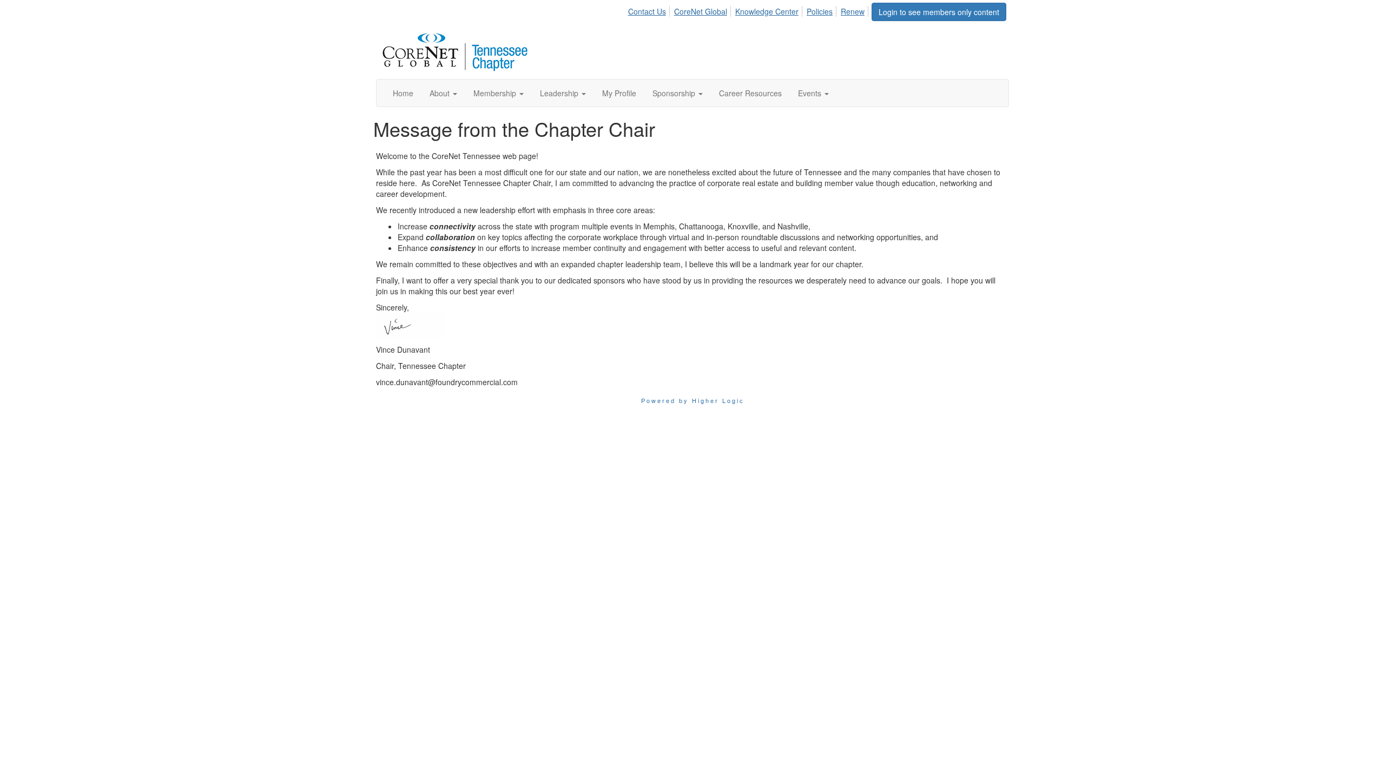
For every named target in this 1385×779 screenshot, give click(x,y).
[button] (443, 93)
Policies (820, 11)
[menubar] (749, 10)
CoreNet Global (700, 11)
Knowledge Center (767, 11)
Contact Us (647, 11)
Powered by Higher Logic (692, 400)
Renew (853, 11)
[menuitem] (650, 10)
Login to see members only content (939, 11)
